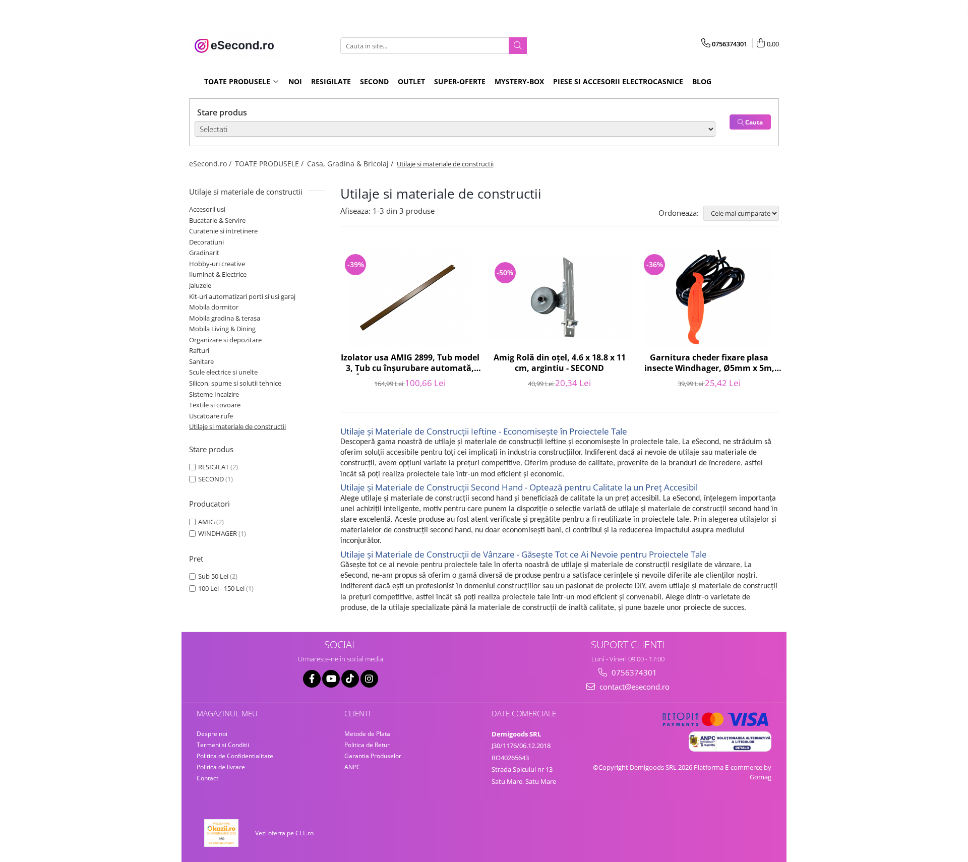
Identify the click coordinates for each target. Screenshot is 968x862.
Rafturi (199, 350)
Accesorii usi (207, 209)
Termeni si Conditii (223, 745)
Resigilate (331, 81)
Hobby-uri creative (217, 263)
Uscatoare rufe (211, 415)
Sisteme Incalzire (214, 394)
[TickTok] (350, 679)
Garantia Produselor (372, 756)
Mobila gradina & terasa (224, 318)
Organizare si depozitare (225, 339)
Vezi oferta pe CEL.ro (284, 833)
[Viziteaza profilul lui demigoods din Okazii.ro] (221, 833)
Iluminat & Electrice (218, 274)
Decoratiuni (206, 242)
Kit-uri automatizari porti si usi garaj (242, 296)
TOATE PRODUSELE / (270, 163)
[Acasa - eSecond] (239, 46)
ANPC (352, 767)
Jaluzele (200, 285)
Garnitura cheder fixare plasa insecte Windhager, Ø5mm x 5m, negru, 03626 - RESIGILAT (709, 363)
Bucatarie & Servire (217, 220)
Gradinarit (204, 252)
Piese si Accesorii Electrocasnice (618, 81)
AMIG (206, 521)
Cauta (753, 122)
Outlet (411, 81)
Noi (295, 81)
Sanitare (201, 361)
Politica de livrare (221, 767)
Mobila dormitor (213, 307)
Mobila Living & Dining (222, 328)
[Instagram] (369, 679)
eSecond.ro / (211, 163)
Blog (701, 81)
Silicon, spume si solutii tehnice (235, 383)
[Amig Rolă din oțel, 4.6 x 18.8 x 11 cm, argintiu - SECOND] (560, 297)
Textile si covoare (214, 404)
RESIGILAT (213, 466)
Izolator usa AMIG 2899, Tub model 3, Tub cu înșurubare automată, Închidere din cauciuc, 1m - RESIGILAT (410, 363)
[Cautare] (518, 45)
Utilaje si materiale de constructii (237, 426)
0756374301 (633, 672)
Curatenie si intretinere (223, 230)
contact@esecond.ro (633, 687)
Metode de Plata (367, 733)
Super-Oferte (460, 81)
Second (374, 81)
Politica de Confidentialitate (235, 756)
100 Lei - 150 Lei (221, 588)
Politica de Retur (367, 745)
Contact (207, 778)
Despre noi (212, 733)
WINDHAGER (217, 533)
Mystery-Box (519, 81)
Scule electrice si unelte (223, 372)
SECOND (211, 478)
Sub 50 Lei (213, 576)
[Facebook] (312, 679)
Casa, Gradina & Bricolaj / (351, 163)
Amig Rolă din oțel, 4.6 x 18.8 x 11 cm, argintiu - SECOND (560, 363)
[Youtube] (331, 679)
